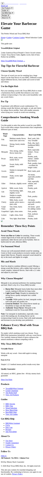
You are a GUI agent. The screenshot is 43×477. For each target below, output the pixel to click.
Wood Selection (11, 408)
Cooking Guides (19, 38)
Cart (6, 6)
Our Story (9, 441)
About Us (6, 18)
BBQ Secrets (10, 404)
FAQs (8, 425)
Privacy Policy (11, 447)
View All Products (12, 395)
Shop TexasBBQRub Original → (13, 61)
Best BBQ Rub (11, 412)
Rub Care (9, 427)
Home (3, 38)
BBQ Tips (9, 406)
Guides (5, 10)
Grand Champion (12, 391)
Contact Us (10, 445)
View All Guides (12, 414)
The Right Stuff (11, 393)
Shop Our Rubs (6, 380)
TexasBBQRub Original (14, 389)
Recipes (5, 15)
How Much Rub (11, 410)
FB (2, 456)
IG (4, 456)
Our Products (7, 8)
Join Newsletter (11, 432)
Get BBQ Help (7, 13)
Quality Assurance (12, 443)
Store (3, 6)
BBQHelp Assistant (13, 423)
